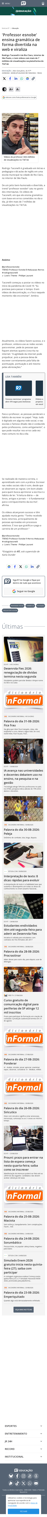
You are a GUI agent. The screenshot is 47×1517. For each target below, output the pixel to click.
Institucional (14, 1456)
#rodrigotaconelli (10, 272)
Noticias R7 (6, 28)
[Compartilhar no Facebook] (10, 78)
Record (10, 1449)
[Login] (43, 3)
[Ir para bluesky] (11, 1476)
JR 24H (8, 1441)
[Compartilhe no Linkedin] (15, 78)
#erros (41, 269)
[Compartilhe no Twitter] (4, 78)
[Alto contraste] (4, 89)
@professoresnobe (10, 267)
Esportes (11, 1426)
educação (40, 606)
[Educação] (23, 11)
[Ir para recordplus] (11, 1483)
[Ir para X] (23, 1483)
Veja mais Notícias (23, 1309)
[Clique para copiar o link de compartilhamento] (33, 78)
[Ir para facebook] (17, 1476)
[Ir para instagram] (23, 1476)
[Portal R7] (23, 3)
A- (17, 89)
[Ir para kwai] (29, 1476)
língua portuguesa (10, 610)
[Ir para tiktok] (17, 1483)
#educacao (32, 269)
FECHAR (23, 1511)
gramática (30, 606)
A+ (11, 89)
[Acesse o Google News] (27, 78)
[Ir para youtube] (36, 1483)
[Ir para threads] (36, 1476)
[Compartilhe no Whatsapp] (21, 78)
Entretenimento (16, 1433)
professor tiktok (17, 606)
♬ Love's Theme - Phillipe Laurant (17, 275)
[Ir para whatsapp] (29, 1483)
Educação (15, 28)
